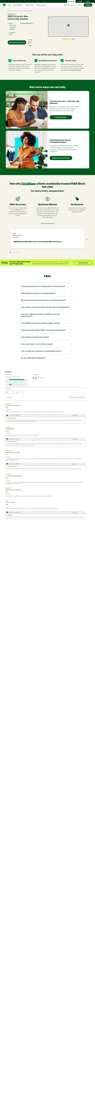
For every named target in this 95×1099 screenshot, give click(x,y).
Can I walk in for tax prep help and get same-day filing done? (45, 307)
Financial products (18, 5)
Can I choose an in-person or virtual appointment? (41, 351)
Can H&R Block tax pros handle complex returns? (40, 323)
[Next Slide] (87, 239)
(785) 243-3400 (12, 33)
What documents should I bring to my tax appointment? (43, 300)
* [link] (58, 261)
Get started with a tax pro (17, 42)
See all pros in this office (30, 42)
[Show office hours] (32, 23)
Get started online (60, 117)
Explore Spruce (83, 262)
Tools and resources (41, 5)
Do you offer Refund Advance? (33, 358)
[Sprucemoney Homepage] (88, 1)
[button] (88, 5)
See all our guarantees (47, 223)
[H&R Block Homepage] (71, 1)
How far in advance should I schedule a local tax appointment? (40, 315)
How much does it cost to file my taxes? (37, 344)
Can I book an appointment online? (35, 337)
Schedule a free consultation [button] (61, 158)
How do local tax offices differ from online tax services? (43, 330)
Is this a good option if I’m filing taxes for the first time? (43, 286)
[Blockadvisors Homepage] (80, 1)
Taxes (9, 5)
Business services (29, 5)
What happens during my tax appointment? (38, 293)
